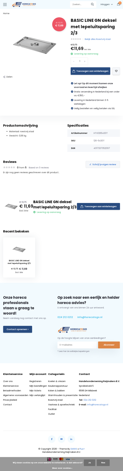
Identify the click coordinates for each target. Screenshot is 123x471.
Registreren (35, 381)
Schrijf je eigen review (104, 164)
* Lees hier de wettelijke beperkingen (73, 351)
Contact (7, 404)
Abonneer (109, 344)
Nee (103, 462)
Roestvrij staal (55, 399)
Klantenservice (11, 385)
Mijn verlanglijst (37, 395)
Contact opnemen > (18, 329)
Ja (89, 462)
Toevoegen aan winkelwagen (92, 71)
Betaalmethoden (12, 390)
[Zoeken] (92, 4)
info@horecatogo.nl (89, 317)
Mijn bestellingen (38, 385)
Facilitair (52, 409)
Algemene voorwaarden (15, 395)
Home (6, 13)
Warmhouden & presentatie (63, 395)
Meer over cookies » (62, 468)
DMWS (73, 448)
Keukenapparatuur (58, 385)
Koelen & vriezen (57, 381)
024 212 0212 (65, 317)
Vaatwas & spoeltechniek (61, 404)
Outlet (51, 413)
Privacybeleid (10, 399)
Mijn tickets (35, 390)
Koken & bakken (56, 390)
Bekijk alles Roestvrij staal (98, 39)
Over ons (8, 381)
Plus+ (82, 448)
